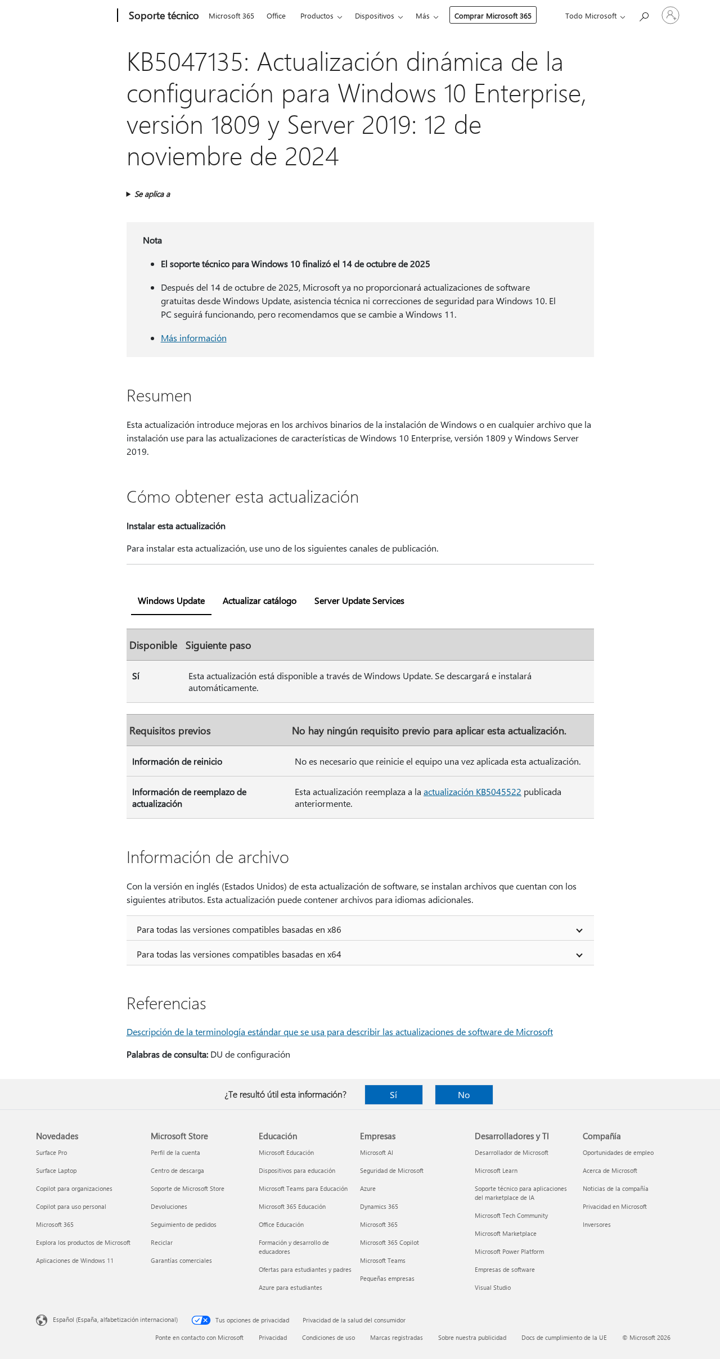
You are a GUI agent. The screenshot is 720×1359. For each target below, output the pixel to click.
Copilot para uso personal (71, 1206)
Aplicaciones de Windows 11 (75, 1260)
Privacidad (273, 1337)
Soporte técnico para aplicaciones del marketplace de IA (521, 1193)
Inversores (597, 1224)
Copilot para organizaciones (74, 1188)
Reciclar (162, 1242)
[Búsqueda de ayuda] (643, 14)
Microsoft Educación (286, 1152)
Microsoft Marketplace (506, 1233)
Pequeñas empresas (387, 1278)
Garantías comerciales (181, 1260)
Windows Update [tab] (171, 600)
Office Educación (281, 1224)
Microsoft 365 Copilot (389, 1242)
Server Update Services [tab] (359, 600)
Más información (194, 338)
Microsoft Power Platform (509, 1251)
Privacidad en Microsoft (615, 1206)
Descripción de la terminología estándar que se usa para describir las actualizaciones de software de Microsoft (340, 1031)
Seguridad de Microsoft (392, 1170)
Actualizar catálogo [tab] (259, 600)
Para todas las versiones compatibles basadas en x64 (239, 954)
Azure (368, 1188)
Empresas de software (505, 1269)
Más (423, 15)
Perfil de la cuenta (175, 1152)
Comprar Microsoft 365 (493, 15)
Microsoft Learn (496, 1170)
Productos (317, 15)
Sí (393, 1094)
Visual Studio (493, 1287)
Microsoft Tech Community (511, 1215)
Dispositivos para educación (297, 1170)
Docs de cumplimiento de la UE (564, 1337)
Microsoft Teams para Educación (303, 1188)
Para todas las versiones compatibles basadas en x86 (239, 929)
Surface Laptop (56, 1170)
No (464, 1094)
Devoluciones (169, 1206)
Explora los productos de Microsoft (83, 1242)
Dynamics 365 (379, 1206)
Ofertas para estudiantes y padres (305, 1269)
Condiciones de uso (328, 1337)
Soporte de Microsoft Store (187, 1188)
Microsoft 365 (231, 15)
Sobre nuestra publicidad (472, 1337)
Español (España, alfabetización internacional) (115, 1319)
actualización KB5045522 (472, 791)
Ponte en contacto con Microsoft (199, 1337)
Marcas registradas (396, 1337)
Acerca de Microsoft (610, 1170)
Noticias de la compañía (616, 1188)
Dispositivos (374, 15)
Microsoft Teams (383, 1260)
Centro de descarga (177, 1170)
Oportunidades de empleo (618, 1152)
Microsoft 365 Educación (292, 1206)
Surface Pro (51, 1152)
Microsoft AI (376, 1152)
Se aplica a (152, 193)
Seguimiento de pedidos (184, 1224)
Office (276, 15)
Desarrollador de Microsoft (511, 1152)
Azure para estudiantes (290, 1287)
